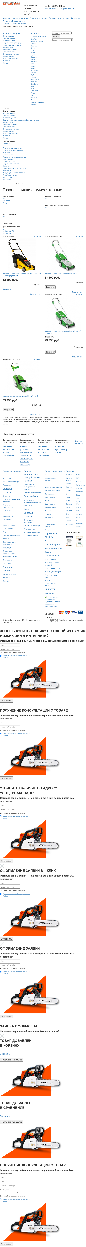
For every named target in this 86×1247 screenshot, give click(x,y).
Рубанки (48, 514)
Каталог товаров (11, 33)
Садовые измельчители (11, 164)
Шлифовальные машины (50, 479)
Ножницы (6, 166)
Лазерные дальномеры (53, 487)
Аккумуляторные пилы (53, 490)
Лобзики (48, 511)
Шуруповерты (50, 504)
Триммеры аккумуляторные (13, 150)
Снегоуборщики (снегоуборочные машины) (30, 486)
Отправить (6, 700)
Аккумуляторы (50, 517)
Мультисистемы (8, 152)
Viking (33, 95)
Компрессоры (50, 475)
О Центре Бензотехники (14, 20)
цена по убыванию (9, 229)
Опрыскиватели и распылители (14, 168)
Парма (33, 104)
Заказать (7, 289)
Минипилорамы (8, 56)
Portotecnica (35, 79)
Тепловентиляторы (31, 535)
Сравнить (5, 1116)
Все (4, 198)
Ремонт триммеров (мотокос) (52, 563)
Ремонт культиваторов (53, 571)
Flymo (33, 55)
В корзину (50, 287)
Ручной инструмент (10, 175)
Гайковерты (49, 484)
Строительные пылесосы (50, 525)
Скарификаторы (9, 161)
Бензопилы (7, 475)
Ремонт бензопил (51, 559)
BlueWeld (34, 39)
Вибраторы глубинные (53, 541)
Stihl (32, 88)
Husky (33, 59)
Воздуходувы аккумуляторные (14, 172)
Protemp (34, 82)
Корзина (6, 23)
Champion (34, 46)
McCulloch (34, 70)
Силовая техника (9, 52)
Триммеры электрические (12, 148)
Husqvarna (34, 61)
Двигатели (6, 60)
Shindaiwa (34, 84)
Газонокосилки (8, 155)
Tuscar (33, 93)
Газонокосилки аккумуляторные (14, 157)
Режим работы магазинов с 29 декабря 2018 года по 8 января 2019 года (26, 455)
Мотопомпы (28, 505)
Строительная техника (11, 54)
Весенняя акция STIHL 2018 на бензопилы (44, 451)
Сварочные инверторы (32, 525)
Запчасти (6, 63)
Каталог (6, 17)
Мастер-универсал (37, 102)
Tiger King (34, 91)
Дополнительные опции (53, 548)
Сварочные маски (9, 574)
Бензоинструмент (9, 36)
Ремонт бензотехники (10, 58)
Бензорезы (7, 478)
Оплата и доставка (38, 17)
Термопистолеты (51, 521)
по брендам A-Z (8, 231)
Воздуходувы (7, 170)
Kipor (32, 64)
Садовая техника (9, 38)
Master (33, 68)
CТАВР (33, 48)
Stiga (32, 86)
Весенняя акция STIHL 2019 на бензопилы (9, 451)
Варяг (33, 100)
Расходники (7, 179)
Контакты (75, 17)
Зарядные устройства (32, 532)
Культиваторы (8, 159)
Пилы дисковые (50, 507)
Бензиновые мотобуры (11, 481)
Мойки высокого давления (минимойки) (32, 501)
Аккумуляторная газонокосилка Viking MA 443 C (20, 396)
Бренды (70, 470)
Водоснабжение (8, 47)
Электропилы (50, 494)
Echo (32, 50)
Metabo (33, 73)
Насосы (26, 509)
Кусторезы (6, 143)
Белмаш (34, 97)
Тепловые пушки (30, 529)
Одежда (6, 581)
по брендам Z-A (8, 233)
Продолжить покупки (11, 1059)
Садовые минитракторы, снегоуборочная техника (12, 44)
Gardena (34, 57)
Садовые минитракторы (32, 492)
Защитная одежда (9, 40)
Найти (56, 36)
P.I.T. (32, 75)
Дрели (47, 500)
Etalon (33, 52)
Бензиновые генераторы (28, 521)
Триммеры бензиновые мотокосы (15, 146)
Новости (16, 17)
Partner (33, 77)
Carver (33, 43)
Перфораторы (50, 497)
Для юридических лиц (59, 17)
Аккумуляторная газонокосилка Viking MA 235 (61, 273)
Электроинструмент (10, 49)
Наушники (6, 577)
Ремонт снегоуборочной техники (51, 582)
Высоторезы (7, 177)
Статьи (24, 17)
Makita (33, 66)
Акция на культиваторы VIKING (62, 449)
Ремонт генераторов (52, 568)
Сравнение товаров (19, 23)
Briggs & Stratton (37, 41)
